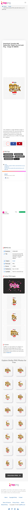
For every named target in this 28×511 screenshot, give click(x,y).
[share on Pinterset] (19, 143)
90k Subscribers (18, 154)
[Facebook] (13, 143)
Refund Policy (4, 504)
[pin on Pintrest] (10, 367)
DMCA (22, 502)
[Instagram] (15, 509)
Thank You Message (8, 156)
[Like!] (8, 143)
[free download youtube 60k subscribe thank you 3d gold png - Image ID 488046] (14, 333)
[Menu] (25, 2)
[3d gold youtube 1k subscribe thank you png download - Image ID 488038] (14, 301)
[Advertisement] (14, 26)
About (6, 497)
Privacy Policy (16, 502)
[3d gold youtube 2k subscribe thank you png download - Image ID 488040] (14, 317)
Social (9, 6)
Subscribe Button (8, 158)
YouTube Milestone (8, 154)
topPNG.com (22, 504)
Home (4, 6)
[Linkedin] (18, 509)
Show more (16, 158)
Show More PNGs (13, 475)
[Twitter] (9, 509)
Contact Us (8, 352)
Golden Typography (20, 156)
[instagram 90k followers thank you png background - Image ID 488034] (14, 286)
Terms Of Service (7, 502)
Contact (20, 497)
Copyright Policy (13, 497)
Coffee (7, 177)
